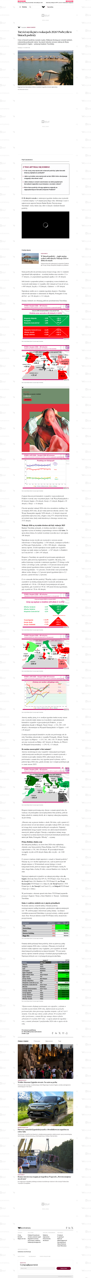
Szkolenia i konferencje (24, 1251)
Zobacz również (23, 1041)
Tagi (59, 1041)
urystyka (50, 7)
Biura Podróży (31, 27)
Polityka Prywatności (33, 1235)
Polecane (37, 1041)
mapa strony (21, 1256)
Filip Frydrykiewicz (27, 159)
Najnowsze (49, 1041)
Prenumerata (46, 1238)
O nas (19, 1235)
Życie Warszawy (61, 1246)
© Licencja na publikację (29, 1030)
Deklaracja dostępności (34, 1242)
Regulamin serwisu (33, 1238)
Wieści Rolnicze (61, 1244)
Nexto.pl (59, 1238)
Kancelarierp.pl (61, 1242)
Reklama (45, 1235)
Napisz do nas (22, 1238)
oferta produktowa (45, 1256)
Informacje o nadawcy (34, 1240)
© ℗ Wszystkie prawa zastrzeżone (32, 1031)
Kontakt (20, 1237)
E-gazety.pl (60, 1237)
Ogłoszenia (46, 1237)
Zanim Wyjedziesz (22, 1080)
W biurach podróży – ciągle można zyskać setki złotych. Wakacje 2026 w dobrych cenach (55, 258)
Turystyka (23, 27)
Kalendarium (32, 1256)
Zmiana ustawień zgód (34, 1237)
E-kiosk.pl (60, 1235)
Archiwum (46, 1240)
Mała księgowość (62, 1240)
